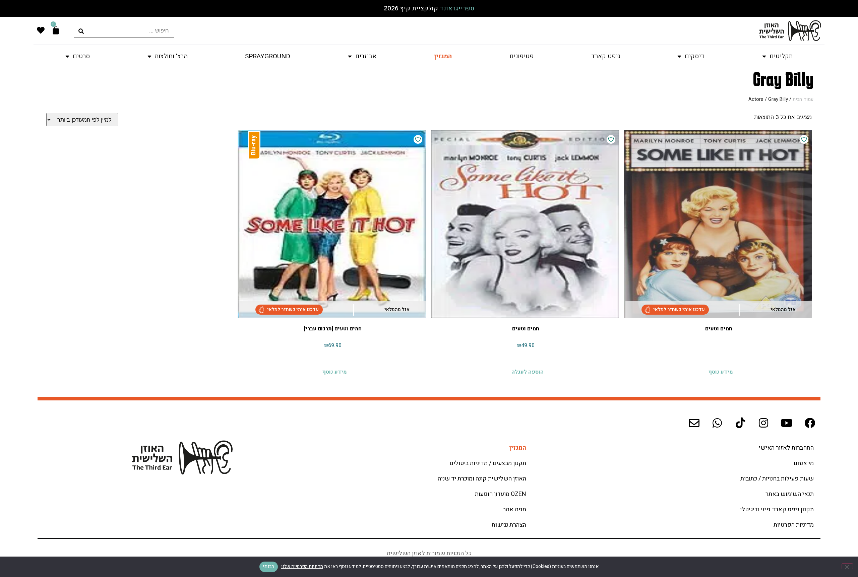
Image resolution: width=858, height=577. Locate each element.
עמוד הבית (803, 99)
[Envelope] (694, 423)
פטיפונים (521, 56)
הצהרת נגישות (509, 524)
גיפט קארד (605, 56)
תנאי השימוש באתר (789, 494)
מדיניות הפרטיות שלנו (302, 566)
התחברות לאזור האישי (786, 447)
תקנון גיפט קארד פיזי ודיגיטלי (777, 509)
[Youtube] (786, 423)
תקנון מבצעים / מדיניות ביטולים (487, 463)
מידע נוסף (720, 370)
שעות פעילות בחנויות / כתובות (777, 478)
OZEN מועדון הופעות (500, 494)
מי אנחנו (804, 463)
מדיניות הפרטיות (794, 524)
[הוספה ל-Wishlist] (804, 139)
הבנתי (268, 566)
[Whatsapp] (717, 423)
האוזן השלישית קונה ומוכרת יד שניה (482, 478)
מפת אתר (514, 509)
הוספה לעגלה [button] (527, 370)
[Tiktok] (740, 423)
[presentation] (124, 31)
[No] (847, 566)
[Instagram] (763, 423)
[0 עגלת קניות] (55, 30)
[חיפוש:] (124, 31)
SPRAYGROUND (267, 56)
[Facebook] (809, 423)
